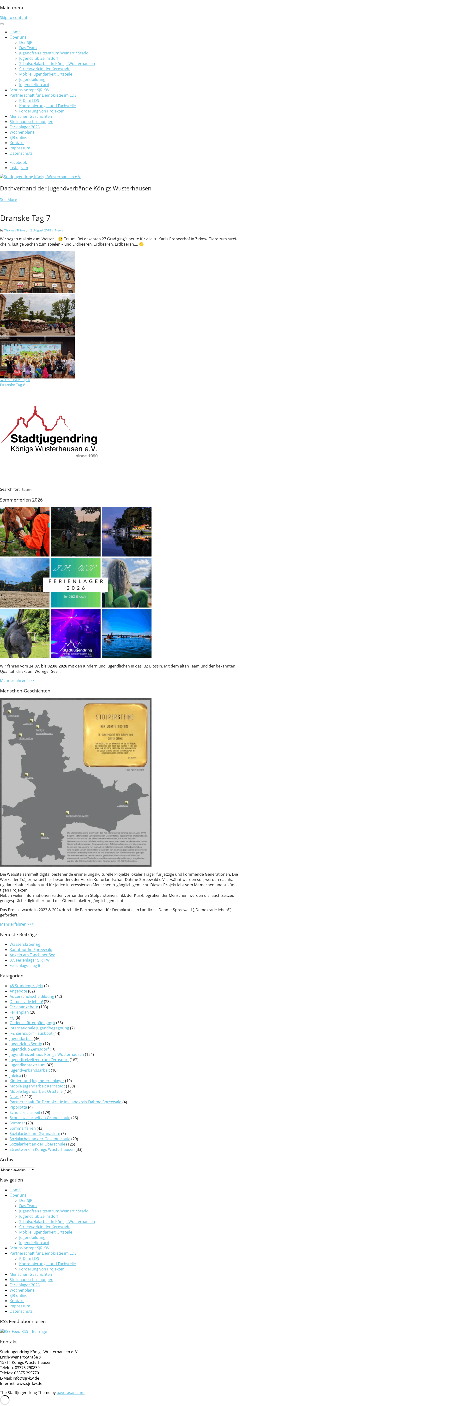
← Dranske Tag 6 (15, 379)
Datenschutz (21, 153)
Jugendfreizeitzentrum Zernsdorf (39, 1059)
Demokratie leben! (26, 1001)
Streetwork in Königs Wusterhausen (42, 1149)
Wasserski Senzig (25, 944)
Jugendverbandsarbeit (30, 1070)
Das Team (28, 47)
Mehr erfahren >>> (17, 680)
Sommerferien (23, 1128)
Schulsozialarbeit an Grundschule (40, 1117)
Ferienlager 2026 (25, 127)
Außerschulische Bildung (32, 996)
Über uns (18, 37)
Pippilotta (18, 1107)
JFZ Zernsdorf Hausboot (31, 1033)
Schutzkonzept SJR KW (29, 90)
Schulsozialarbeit (25, 1112)
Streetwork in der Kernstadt (44, 68)
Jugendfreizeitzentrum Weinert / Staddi (54, 53)
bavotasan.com (71, 1392)
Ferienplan (19, 1012)
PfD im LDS (29, 100)
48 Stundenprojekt (26, 985)
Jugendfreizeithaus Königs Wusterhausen (47, 1054)
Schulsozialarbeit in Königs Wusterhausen (57, 63)
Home (15, 32)
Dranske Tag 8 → (15, 385)
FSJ (12, 1017)
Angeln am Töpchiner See (32, 954)
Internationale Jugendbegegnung (39, 1028)
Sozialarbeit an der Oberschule (37, 1144)
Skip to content (13, 17)
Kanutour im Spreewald (31, 949)
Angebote (18, 991)
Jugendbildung (32, 79)
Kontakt (17, 142)
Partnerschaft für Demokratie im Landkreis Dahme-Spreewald (65, 1102)
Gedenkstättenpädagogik (32, 1022)
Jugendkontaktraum (28, 1065)
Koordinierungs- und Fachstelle (47, 105)
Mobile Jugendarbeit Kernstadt (37, 1086)
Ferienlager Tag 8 (25, 965)
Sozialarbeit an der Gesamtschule (40, 1138)
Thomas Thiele (14, 230)
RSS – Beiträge (33, 1331)
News (59, 230)
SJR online (18, 137)
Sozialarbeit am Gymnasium (35, 1133)
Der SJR (25, 42)
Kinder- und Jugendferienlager (37, 1080)
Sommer (17, 1123)
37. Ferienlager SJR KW (30, 960)
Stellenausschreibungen (31, 121)
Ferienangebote (24, 1007)
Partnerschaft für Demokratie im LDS (43, 95)
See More (8, 199)
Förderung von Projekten (42, 111)
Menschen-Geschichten (31, 116)
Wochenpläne (22, 132)
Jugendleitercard (34, 84)
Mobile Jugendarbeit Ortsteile (45, 74)
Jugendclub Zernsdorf (38, 58)
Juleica (15, 1075)
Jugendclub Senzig (26, 1043)
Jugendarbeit (21, 1038)
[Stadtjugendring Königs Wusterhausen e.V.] (40, 176)
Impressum (20, 148)
